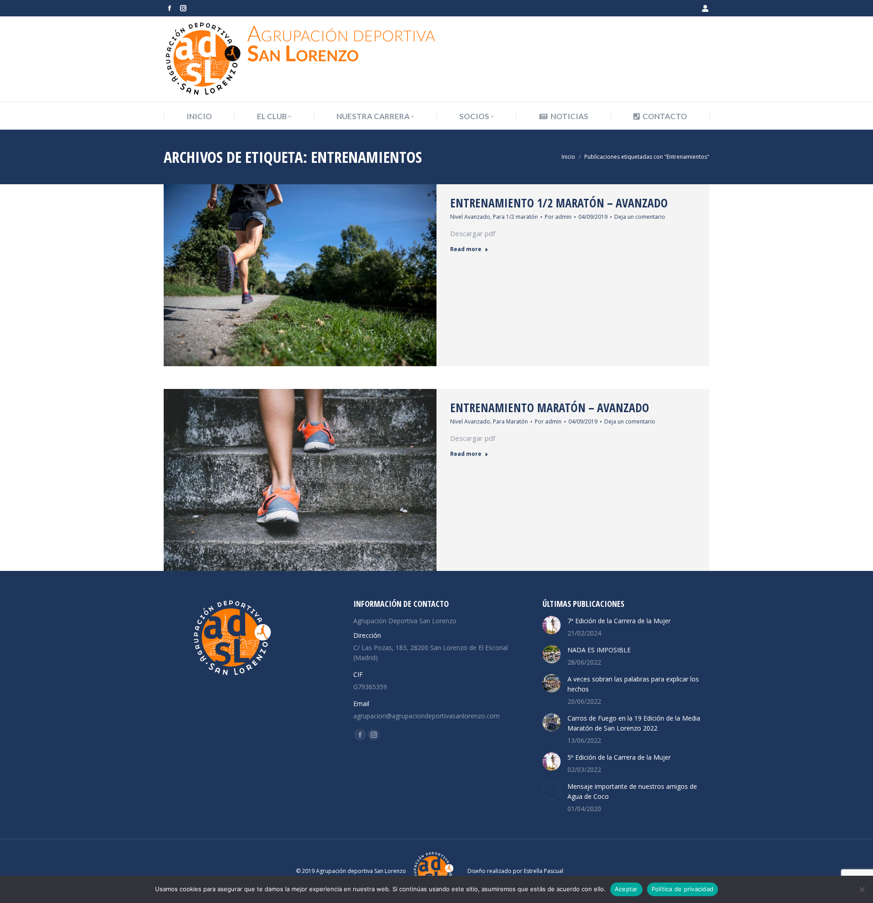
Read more (466, 249)
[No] (861, 889)
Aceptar (626, 889)
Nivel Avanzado (470, 217)
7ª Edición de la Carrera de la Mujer (619, 620)
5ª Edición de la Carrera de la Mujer (619, 757)
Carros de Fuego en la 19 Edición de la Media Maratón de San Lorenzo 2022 (633, 723)
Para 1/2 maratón (515, 217)
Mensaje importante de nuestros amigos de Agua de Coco (632, 791)
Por (558, 217)
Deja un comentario (639, 217)
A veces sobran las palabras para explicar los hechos (633, 684)
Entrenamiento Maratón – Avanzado (549, 407)
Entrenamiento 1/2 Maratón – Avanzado (559, 203)
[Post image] (551, 625)
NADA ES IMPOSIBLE (599, 650)
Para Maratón (510, 421)
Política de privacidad (683, 889)
